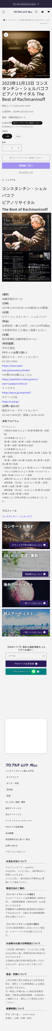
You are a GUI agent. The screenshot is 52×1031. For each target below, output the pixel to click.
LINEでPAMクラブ (21, 671)
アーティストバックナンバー (19, 820)
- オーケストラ (12, 777)
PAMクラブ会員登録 (24, 663)
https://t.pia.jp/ (10, 401)
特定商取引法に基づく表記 (18, 839)
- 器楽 (8, 795)
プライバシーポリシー (16, 852)
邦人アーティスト (14, 814)
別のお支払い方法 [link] (26, 172)
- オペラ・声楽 (12, 783)
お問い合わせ (12, 845)
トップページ (11, 20)
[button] (3, 12)
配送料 (7, 127)
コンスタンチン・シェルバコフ (17, 516)
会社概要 (10, 833)
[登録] (43, 656)
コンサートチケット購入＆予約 (20, 771)
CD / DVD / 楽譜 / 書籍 (15, 802)
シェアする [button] (10, 180)
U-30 (19, 137)
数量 (4, 142)
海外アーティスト (14, 808)
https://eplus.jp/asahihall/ (16, 392)
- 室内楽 (9, 789)
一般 (8, 137)
